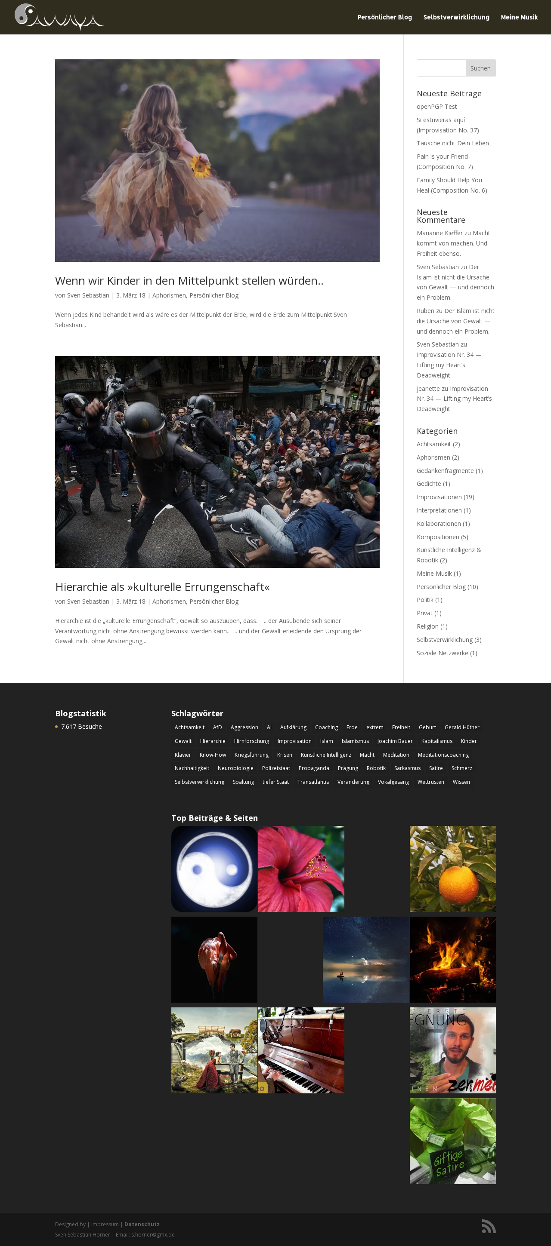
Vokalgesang (393, 782)
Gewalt (183, 741)
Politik (425, 599)
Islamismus (355, 741)
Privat (425, 613)
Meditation (396, 754)
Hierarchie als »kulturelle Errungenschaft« (162, 586)
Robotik (376, 768)
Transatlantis (313, 782)
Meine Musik (519, 17)
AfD (217, 727)
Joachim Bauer (395, 741)
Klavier (183, 754)
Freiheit (401, 727)
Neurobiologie (236, 768)
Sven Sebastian (88, 295)
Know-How (213, 754)
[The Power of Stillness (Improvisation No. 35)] (366, 961)
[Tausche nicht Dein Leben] (301, 870)
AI (269, 727)
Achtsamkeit (434, 444)
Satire (436, 768)
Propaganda (314, 768)
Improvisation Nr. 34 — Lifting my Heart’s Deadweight (449, 364)
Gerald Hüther (462, 727)
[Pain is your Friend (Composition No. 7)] (453, 961)
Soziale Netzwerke (442, 653)
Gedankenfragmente (445, 470)
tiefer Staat (276, 782)
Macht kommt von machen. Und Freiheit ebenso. (453, 243)
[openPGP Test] (214, 870)
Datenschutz (142, 1224)
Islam (326, 741)
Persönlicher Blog (385, 17)
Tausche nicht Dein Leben (453, 143)
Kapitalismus (436, 741)
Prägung (348, 768)
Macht (367, 754)
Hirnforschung (251, 741)
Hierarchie (213, 741)
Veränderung (353, 782)
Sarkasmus (407, 768)
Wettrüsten (431, 782)
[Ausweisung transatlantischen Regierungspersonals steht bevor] (453, 1142)
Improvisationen (439, 497)
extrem (375, 727)
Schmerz (462, 768)
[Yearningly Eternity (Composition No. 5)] (214, 1051)
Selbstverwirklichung (457, 17)
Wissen (461, 782)
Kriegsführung (252, 754)
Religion (428, 626)
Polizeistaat (276, 768)
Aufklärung (293, 727)
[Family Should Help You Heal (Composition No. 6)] (214, 961)
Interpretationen (439, 510)
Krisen (284, 754)
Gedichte (429, 483)
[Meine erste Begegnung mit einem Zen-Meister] (453, 1051)
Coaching (326, 727)
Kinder (469, 741)
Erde (352, 727)
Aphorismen (169, 295)
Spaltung (243, 782)
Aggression (244, 727)
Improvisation (295, 741)
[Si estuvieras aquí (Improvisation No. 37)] (453, 870)
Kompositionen (438, 537)
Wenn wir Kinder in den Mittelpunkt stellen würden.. (189, 280)
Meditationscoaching (443, 754)
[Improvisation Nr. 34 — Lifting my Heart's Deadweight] (301, 1051)
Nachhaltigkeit (192, 768)
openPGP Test (437, 106)
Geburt (427, 727)
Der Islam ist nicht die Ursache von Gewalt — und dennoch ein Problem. (456, 321)
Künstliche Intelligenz (326, 754)
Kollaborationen (439, 523)
